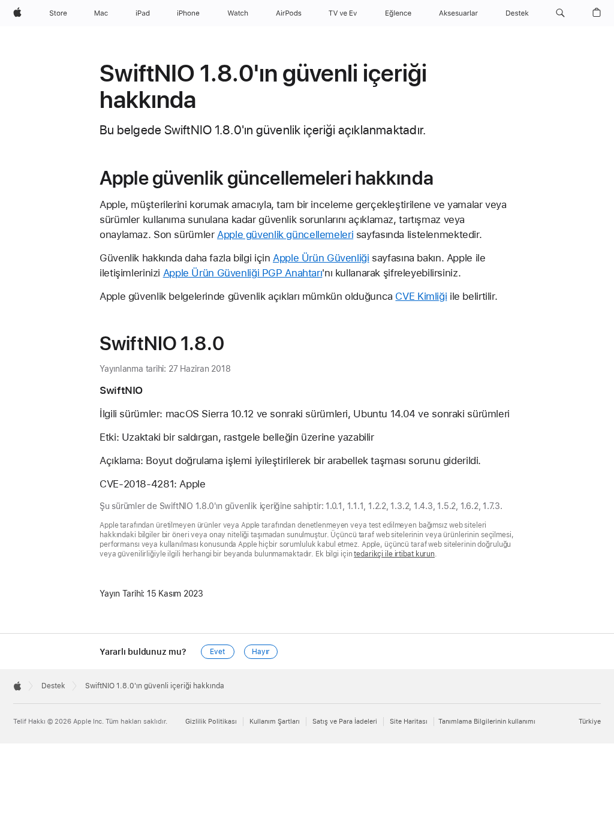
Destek (53, 686)
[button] (560, 13)
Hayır (261, 652)
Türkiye (590, 721)
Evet (217, 652)
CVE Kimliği (421, 296)
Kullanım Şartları (274, 721)
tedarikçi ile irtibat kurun (394, 554)
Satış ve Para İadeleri (344, 721)
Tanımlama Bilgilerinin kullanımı (486, 721)
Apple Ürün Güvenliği (321, 258)
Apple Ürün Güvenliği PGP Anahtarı (243, 273)
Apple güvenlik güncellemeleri (285, 234)
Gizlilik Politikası (211, 721)
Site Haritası (409, 721)
